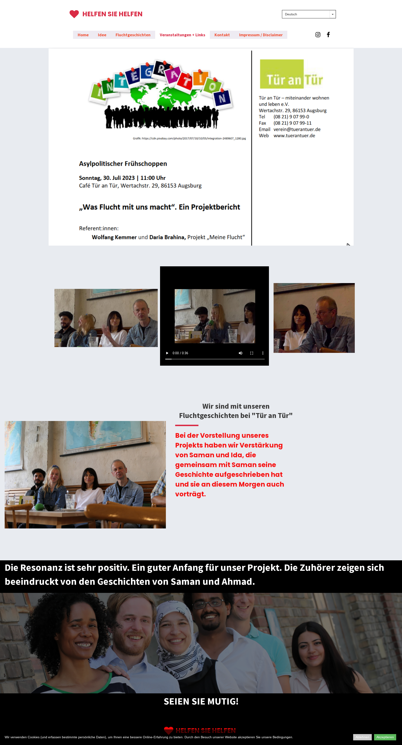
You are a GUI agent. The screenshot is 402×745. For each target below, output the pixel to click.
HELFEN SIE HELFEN (112, 14)
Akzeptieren (385, 737)
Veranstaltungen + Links (182, 34)
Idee (102, 34)
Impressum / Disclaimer (261, 34)
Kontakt (222, 34)
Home (83, 34)
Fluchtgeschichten (133, 34)
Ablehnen (362, 737)
